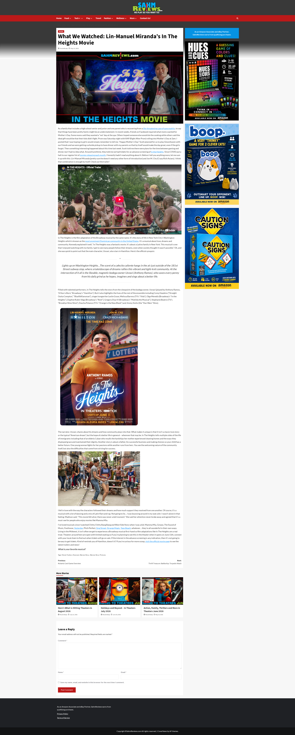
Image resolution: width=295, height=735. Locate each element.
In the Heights (157, 151)
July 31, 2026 (73, 615)
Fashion (107, 18)
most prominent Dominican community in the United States (112, 241)
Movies (61, 31)
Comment (62, 640)
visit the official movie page (157, 541)
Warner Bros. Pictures (98, 555)
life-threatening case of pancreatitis (159, 128)
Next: (165, 562)
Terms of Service (63, 718)
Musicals (76, 555)
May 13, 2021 (75, 48)
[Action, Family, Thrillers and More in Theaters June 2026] (162, 591)
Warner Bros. (84, 555)
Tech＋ (77, 18)
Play (88, 18)
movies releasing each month (93, 155)
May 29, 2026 (159, 615)
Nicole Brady (64, 48)
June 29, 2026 (117, 615)
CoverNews (162, 731)
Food (66, 18)
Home (59, 18)
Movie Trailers (67, 555)
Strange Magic (113, 528)
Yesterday (78, 528)
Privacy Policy (62, 714)
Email (123, 672)
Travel (98, 18)
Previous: (69, 562)
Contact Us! (145, 18)
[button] (237, 18)
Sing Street (101, 528)
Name (61, 672)
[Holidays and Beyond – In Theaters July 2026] (119, 591)
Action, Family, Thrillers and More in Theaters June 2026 (162, 609)
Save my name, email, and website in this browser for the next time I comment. (92, 682)
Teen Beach (126, 528)
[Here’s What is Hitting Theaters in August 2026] (76, 591)
